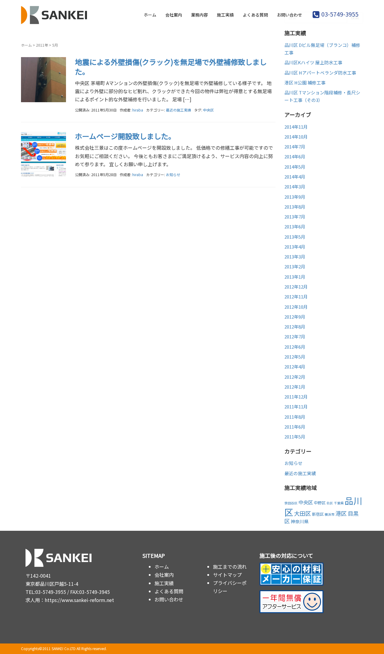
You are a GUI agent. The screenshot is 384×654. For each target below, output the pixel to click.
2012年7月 (294, 336)
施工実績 (225, 15)
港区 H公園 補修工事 (305, 82)
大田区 (302, 513)
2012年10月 (296, 307)
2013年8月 (294, 206)
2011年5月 (294, 436)
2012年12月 (296, 286)
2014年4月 (294, 176)
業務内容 (199, 15)
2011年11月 (296, 406)
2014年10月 (296, 136)
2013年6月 (294, 226)
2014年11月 (296, 127)
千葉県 (339, 503)
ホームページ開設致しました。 (125, 136)
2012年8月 (294, 326)
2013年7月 (294, 216)
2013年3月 (294, 256)
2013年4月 (294, 246)
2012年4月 (294, 366)
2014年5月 (294, 167)
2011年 (42, 44)
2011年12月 (296, 396)
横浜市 (329, 514)
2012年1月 (294, 387)
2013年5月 (294, 237)
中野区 (320, 503)
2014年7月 (294, 146)
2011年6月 (294, 426)
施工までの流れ (230, 566)
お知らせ (173, 174)
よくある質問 (255, 15)
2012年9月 (294, 316)
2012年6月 (294, 347)
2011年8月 (294, 417)
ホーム (150, 15)
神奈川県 (300, 521)
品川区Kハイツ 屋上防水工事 (313, 62)
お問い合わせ (289, 15)
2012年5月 (294, 356)
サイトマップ (227, 574)
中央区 (208, 109)
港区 (341, 513)
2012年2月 (294, 377)
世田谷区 (291, 503)
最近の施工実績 (178, 109)
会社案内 (173, 15)
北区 (329, 503)
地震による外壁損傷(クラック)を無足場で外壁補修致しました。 (171, 66)
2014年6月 (294, 156)
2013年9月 (294, 197)
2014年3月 (294, 186)
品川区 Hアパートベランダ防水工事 (320, 72)
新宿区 (318, 514)
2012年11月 (296, 296)
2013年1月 (294, 277)
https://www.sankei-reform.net (79, 600)
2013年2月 (294, 266)
